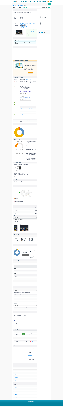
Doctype (16, 217)
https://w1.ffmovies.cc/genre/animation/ (27, 301)
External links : (16, 305)
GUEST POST (44, 1)
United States (32, 341)
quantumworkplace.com (17, 390)
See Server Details (22, 27)
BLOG (40, 1)
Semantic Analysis (42, 18)
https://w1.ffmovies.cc (28, 79)
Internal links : (16, 290)
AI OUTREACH (34, 1)
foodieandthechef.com (17, 368)
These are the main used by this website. (21, 236)
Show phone (21, 22)
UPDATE (49, 7)
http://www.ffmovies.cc (23, 111)
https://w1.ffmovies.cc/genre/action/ (27, 298)
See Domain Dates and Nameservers (24, 26)
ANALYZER (29, 1)
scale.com (16, 371)
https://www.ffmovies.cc (23, 112)
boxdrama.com (16, 377)
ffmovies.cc (31, 30)
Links (40, 24)
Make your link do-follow (31, 31)
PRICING (26, 1)
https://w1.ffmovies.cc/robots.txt (24, 114)
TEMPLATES (22, 1)
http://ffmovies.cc (22, 108)
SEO (37, 1)
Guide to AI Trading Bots (38, 400)
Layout (40, 23)
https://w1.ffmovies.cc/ (31, 108)
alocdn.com (16, 380)
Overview (41, 15)
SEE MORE (16, 303)
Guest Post (41, 16)
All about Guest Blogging (27, 400)
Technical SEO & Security (43, 17)
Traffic (40, 22)
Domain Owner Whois (42, 11)
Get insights (27, 144)
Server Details (41, 28)
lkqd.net (15, 374)
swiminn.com (16, 397)
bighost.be (16, 367)
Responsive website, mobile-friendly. (18, 219)
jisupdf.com (16, 387)
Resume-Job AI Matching (32, 400)
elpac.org (16, 394)
